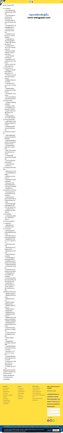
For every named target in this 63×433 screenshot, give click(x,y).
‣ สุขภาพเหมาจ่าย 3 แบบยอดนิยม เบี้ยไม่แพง (9, 30)
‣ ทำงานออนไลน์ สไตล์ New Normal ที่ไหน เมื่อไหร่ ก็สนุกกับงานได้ (10, 279)
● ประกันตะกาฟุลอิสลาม (8, 221)
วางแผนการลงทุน (21, 393)
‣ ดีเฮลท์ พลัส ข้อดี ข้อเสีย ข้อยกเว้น (10, 43)
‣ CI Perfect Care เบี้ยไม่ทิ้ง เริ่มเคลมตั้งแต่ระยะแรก (10, 76)
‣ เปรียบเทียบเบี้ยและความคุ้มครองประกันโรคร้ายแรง (10, 90)
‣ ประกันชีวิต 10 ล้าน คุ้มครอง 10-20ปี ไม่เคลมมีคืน (10, 35)
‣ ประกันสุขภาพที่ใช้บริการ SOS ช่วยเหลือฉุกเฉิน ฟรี (10, 47)
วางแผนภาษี (20, 395)
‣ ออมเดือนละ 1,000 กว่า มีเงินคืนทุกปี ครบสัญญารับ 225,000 (10, 107)
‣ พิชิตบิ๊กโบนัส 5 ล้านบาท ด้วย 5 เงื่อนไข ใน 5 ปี (10, 240)
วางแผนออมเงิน (21, 390)
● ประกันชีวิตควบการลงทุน (9, 190)
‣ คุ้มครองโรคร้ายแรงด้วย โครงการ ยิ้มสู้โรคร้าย (10, 329)
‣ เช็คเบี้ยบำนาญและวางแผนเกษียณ (9, 310)
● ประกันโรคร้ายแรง (8, 68)
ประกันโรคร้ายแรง (6, 391)
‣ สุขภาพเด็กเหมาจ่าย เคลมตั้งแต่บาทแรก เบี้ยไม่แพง (10, 61)
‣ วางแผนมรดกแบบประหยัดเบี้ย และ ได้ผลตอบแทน (10, 210)
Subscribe (50, 417)
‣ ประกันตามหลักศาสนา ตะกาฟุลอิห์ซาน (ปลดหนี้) (10, 334)
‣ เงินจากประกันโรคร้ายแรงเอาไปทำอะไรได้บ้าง (10, 98)
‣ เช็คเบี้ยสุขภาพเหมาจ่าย (9, 299)
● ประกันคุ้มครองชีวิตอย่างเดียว (9, 168)
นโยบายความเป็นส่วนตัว (15, 430)
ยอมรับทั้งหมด (55, 430)
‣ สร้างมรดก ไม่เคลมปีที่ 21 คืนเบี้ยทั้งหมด (10, 187)
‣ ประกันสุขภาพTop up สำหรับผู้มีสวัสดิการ (10, 26)
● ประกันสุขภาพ (7, 8)
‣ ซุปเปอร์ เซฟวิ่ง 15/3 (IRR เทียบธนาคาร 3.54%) (10, 112)
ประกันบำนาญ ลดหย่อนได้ (8, 395)
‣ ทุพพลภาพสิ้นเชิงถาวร (9, 338)
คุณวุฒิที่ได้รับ (6, 379)
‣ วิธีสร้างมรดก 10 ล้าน (10, 171)
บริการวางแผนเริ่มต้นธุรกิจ (37, 398)
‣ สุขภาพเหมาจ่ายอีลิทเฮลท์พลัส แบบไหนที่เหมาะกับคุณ (10, 52)
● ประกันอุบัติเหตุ (7, 214)
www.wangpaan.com (38, 17)
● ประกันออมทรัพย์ (7, 100)
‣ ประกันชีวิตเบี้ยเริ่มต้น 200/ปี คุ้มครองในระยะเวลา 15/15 (10, 347)
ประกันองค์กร (5, 398)
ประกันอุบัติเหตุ (5, 403)
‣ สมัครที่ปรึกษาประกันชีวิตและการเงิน (10, 248)
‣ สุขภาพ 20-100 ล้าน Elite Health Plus (10, 65)
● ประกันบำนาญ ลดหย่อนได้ (9, 132)
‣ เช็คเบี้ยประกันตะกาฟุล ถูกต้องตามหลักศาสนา (10, 318)
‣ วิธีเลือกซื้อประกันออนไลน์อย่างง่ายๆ (9, 226)
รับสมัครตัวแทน (35, 400)
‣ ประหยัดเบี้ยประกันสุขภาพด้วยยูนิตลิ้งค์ (9, 40)
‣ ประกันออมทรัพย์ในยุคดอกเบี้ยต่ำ (10, 103)
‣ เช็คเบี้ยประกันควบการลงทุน (10, 296)
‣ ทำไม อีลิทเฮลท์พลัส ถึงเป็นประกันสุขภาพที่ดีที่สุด (10, 12)
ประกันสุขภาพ (5, 390)
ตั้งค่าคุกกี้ (49, 430)
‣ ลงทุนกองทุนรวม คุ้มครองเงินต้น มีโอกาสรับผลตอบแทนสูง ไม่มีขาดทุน (10, 199)
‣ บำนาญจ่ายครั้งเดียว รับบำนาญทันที (10, 161)
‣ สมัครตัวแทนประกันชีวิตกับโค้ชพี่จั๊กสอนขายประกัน (10, 232)
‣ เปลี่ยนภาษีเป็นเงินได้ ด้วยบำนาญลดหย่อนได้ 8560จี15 (10, 137)
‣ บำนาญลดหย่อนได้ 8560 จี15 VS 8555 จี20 (10, 147)
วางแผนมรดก (20, 398)
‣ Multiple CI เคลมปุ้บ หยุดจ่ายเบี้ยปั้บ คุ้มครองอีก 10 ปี (10, 71)
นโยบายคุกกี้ (24, 430)
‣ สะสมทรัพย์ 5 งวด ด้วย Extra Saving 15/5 (10, 353)
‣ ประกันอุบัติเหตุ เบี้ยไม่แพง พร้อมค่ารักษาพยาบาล (10, 217)
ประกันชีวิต (5, 396)
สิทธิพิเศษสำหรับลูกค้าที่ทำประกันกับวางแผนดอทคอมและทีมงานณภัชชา (9, 371)
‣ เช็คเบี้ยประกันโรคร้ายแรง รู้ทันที (10, 81)
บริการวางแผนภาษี (35, 390)
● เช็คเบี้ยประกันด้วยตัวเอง (9, 292)
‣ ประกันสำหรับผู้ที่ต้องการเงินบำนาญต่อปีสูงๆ (10, 157)
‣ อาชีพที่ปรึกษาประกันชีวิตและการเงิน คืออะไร (10, 262)
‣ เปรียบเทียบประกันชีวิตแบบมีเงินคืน (10, 180)
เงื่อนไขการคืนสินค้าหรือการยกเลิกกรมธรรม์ (8, 376)
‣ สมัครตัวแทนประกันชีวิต (10, 245)
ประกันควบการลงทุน (6, 402)
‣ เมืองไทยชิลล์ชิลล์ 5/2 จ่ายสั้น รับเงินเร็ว (10, 117)
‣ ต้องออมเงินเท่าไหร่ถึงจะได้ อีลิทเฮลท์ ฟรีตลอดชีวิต (10, 193)
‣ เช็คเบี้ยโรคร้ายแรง (9, 312)
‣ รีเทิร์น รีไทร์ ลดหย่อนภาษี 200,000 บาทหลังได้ (10, 152)
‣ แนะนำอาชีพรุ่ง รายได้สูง (10, 267)
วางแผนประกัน (20, 388)
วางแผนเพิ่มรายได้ (21, 391)
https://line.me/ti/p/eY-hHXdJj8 (53, 387)
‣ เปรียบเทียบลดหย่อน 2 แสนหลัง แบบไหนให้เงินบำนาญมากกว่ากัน (10, 142)
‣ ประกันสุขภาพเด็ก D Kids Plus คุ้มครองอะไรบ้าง (10, 22)
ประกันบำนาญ (5, 393)
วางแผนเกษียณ (21, 396)
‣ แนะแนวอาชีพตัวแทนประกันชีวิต (10, 255)
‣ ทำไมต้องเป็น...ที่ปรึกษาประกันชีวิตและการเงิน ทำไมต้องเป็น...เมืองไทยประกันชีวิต (10, 286)
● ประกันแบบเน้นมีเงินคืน (9, 119)
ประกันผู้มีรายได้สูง (6, 400)
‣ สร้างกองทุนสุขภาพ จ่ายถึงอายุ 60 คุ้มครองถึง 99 (10, 17)
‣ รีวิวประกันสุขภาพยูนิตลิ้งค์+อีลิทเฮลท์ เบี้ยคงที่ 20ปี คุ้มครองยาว (10, 205)
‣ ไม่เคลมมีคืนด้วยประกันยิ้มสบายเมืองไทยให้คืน (10, 342)
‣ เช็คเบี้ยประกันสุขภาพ (10, 294)
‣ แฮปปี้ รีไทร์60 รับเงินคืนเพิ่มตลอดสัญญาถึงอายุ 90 (10, 123)
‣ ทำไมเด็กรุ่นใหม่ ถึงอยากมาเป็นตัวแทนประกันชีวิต (10, 274)
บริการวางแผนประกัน (36, 388)
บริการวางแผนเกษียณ (36, 393)
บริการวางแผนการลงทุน (36, 391)
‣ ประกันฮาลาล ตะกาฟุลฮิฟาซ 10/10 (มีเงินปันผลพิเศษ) (10, 363)
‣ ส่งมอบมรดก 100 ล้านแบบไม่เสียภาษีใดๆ (10, 184)
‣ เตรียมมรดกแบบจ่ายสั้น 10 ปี (10, 177)
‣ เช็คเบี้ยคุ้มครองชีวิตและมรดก (10, 315)
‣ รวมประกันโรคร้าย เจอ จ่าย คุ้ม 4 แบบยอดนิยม (10, 85)
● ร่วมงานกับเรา (7, 229)
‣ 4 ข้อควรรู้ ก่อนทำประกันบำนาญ (9, 165)
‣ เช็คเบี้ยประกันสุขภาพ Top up (10, 306)
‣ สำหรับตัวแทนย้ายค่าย (10, 264)
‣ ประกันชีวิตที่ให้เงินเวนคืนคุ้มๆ (10, 173)
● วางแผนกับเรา (7, 223)
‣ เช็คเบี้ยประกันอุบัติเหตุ (10, 321)
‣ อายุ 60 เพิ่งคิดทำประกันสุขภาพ (9, 57)
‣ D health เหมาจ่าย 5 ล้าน (10, 367)
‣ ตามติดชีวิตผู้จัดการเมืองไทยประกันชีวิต (10, 258)
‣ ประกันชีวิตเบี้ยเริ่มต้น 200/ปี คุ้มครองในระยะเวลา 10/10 (10, 358)
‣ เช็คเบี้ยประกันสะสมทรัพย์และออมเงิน (9, 303)
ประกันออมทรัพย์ (6, 388)
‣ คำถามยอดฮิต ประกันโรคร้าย (10, 94)
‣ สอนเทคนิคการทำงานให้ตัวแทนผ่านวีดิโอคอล (10, 236)
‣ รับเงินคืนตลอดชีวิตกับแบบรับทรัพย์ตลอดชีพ (10, 128)
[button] (61, 1)
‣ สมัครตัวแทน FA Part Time (10, 252)
